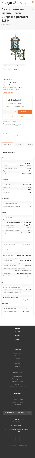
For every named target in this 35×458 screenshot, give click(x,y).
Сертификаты (17, 358)
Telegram (17, 439)
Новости (17, 361)
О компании (17, 353)
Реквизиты (17, 384)
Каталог (18, 328)
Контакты (17, 356)
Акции (17, 332)
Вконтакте (13, 439)
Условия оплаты (17, 376)
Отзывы (19, 144)
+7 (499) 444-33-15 (18, 419)
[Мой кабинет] (28, 3)
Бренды (17, 339)
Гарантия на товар (17, 381)
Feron (16, 69)
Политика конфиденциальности (17, 386)
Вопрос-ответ (17, 404)
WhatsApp (22, 439)
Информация (17, 372)
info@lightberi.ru (19, 425)
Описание (7, 144)
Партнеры (17, 363)
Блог (17, 343)
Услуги (17, 335)
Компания (17, 349)
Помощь (17, 393)
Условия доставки (17, 379)
